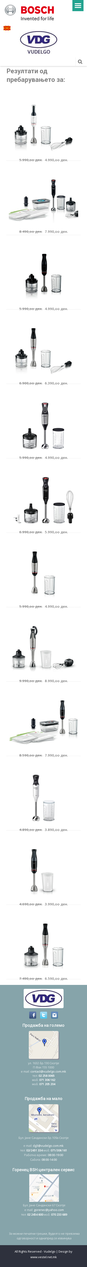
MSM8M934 (31, 617)
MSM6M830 (31, 915)
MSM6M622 (31, 319)
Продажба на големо (43, 1025)
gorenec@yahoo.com (49, 1210)
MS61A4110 (30, 766)
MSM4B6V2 (31, 692)
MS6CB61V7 (32, 171)
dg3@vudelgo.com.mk (48, 1146)
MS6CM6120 (32, 394)
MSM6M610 (31, 543)
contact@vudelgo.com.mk (48, 1071)
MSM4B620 (30, 245)
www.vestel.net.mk (43, 1257)
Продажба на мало (43, 1098)
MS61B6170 (30, 468)
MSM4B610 (30, 840)
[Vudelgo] (30, 12)
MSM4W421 (31, 96)
